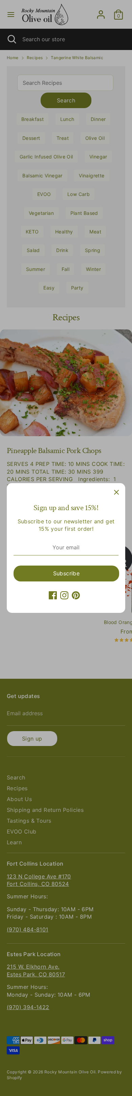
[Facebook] (53, 595)
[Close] (116, 491)
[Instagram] (64, 595)
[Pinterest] (76, 595)
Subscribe (66, 573)
